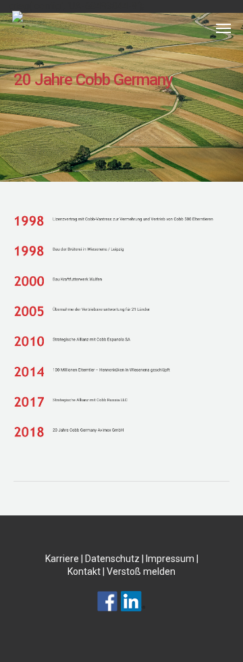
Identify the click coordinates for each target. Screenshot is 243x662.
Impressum (170, 558)
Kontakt (84, 571)
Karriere (62, 558)
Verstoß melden (141, 571)
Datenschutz (112, 558)
